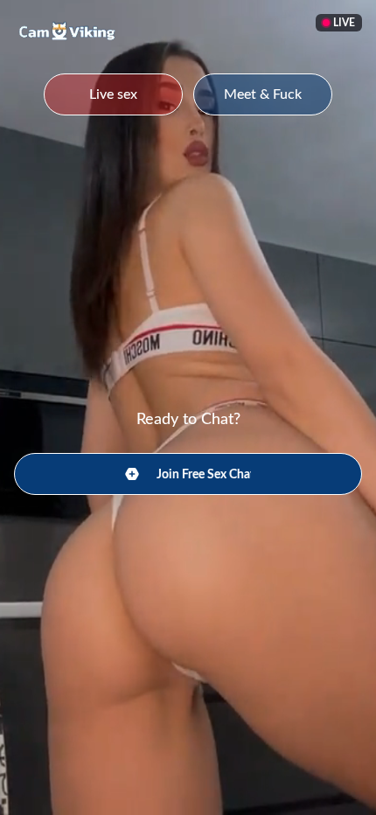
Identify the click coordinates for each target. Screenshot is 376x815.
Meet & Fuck (263, 94)
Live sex (113, 94)
